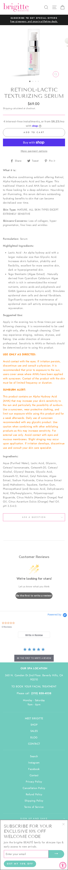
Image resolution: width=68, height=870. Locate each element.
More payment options (34, 151)
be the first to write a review (34, 658)
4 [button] (39, 82)
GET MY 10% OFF (20, 863)
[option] (34, 19)
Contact (34, 775)
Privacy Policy (34, 782)
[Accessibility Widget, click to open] (62, 865)
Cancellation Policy (34, 788)
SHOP (34, 725)
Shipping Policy (34, 801)
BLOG (34, 737)
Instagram (34, 763)
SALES (34, 731)
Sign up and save (34, 818)
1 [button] (30, 81)
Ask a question (34, 517)
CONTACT (34, 744)
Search (34, 756)
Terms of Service (34, 807)
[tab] (34, 635)
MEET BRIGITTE (34, 718)
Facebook (34, 769)
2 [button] (33, 82)
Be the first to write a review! (34, 595)
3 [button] (36, 82)
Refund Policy (34, 794)
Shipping (7, 108)
